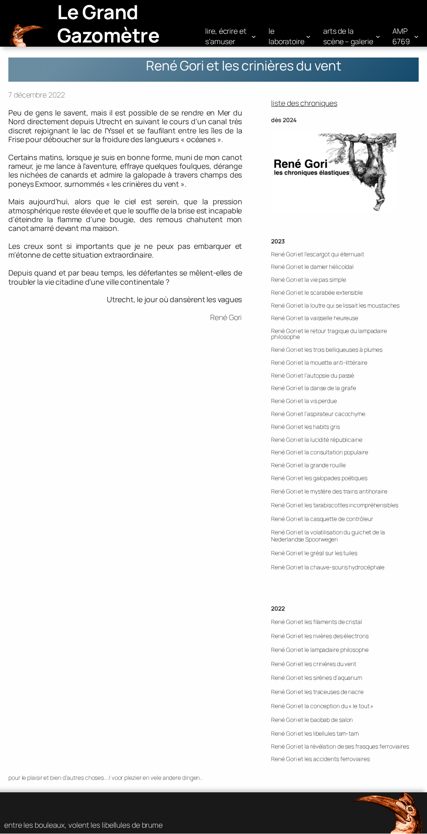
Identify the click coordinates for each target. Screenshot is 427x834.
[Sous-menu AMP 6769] (416, 36)
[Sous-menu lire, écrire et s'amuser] (253, 36)
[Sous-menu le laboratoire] (308, 36)
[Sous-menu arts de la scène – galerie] (378, 36)
